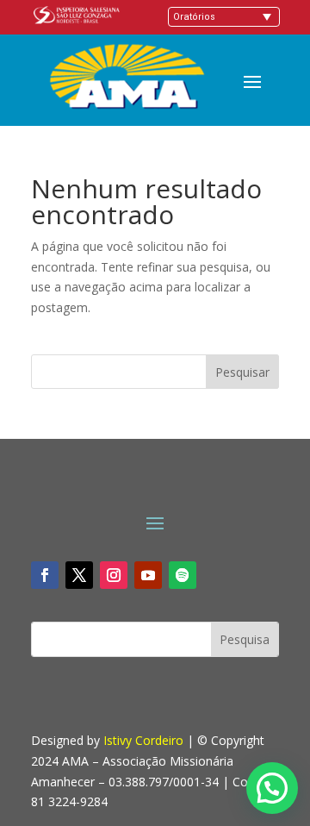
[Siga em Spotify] (182, 575)
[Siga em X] (79, 575)
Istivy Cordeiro (143, 740)
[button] (272, 788)
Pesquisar (242, 372)
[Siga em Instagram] (113, 575)
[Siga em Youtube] (148, 575)
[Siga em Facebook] (45, 575)
